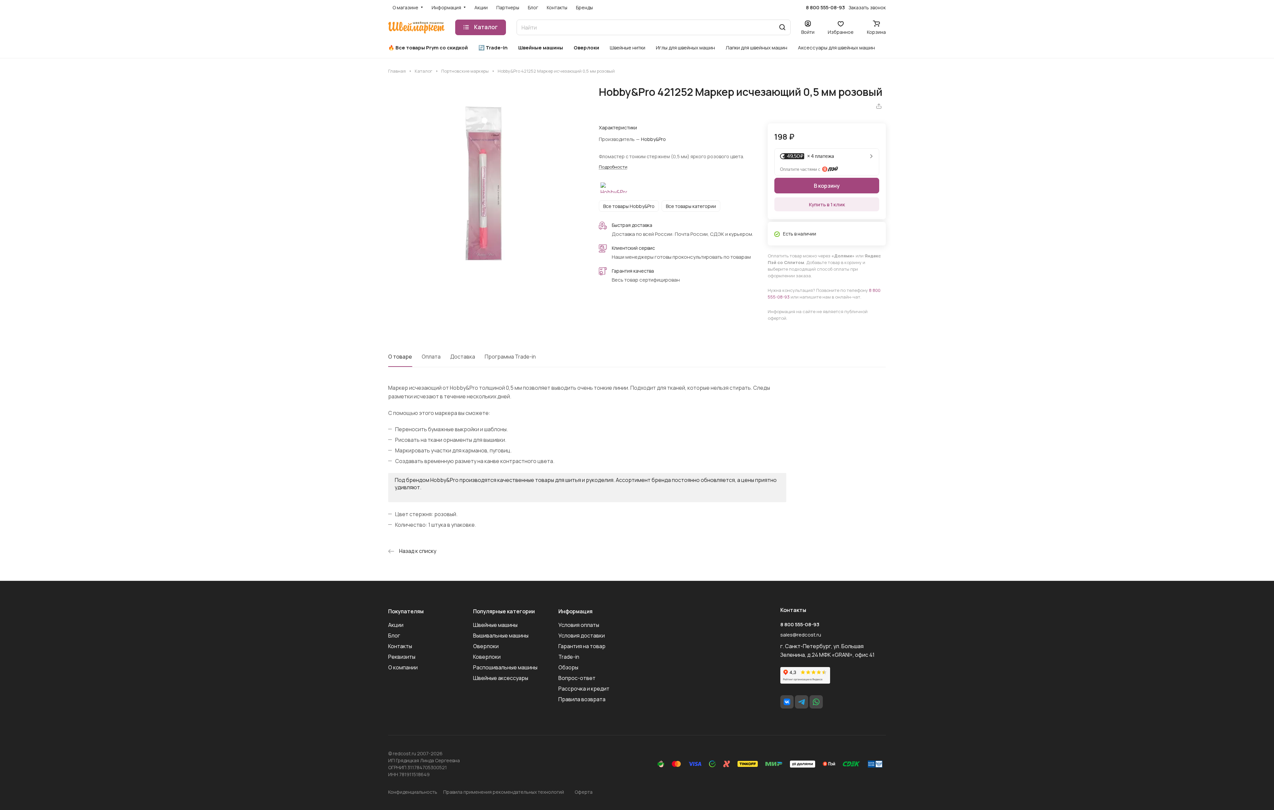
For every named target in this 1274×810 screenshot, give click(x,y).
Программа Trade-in (510, 356)
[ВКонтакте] (787, 702)
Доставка (462, 356)
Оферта (584, 792)
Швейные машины (495, 625)
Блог (394, 635)
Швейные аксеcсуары (500, 678)
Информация (575, 611)
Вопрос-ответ (577, 678)
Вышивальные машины (501, 635)
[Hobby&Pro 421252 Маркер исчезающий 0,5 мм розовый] (486, 184)
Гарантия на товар (581, 646)
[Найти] (782, 27)
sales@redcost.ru (800, 634)
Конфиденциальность (412, 792)
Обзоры (568, 667)
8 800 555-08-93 (825, 8)
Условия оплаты (578, 625)
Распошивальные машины (505, 667)
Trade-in (568, 656)
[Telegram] (801, 702)
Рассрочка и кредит (583, 688)
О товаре (400, 356)
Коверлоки (487, 656)
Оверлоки (486, 646)
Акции (395, 625)
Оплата (431, 356)
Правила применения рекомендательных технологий (503, 792)
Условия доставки (581, 635)
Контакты (400, 646)
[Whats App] (816, 702)
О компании (403, 667)
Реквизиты (401, 656)
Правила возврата (581, 699)
